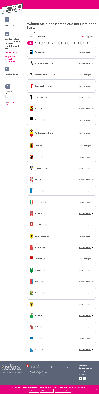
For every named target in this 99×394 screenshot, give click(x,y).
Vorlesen (8, 25)
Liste (82, 37)
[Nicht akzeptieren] (97, 390)
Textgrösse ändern (11, 74)
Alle (30, 43)
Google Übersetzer (9, 103)
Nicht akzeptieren (46, 391)
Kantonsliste (31, 33)
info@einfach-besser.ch (10, 58)
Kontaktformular (11, 61)
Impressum (83, 366)
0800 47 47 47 (11, 52)
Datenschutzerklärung (87, 368)
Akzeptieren (34, 391)
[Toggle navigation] (96, 4)
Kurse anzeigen (85, 52)
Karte (92, 37)
